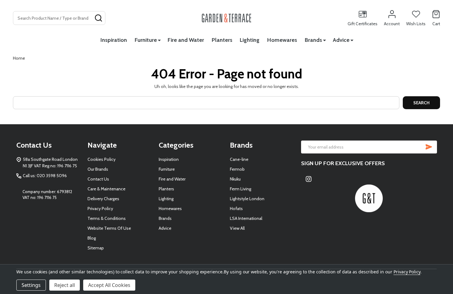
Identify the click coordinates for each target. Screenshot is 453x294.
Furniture (146, 40)
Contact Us (98, 179)
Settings (31, 285)
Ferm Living (240, 189)
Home (19, 58)
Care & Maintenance (106, 189)
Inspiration (113, 40)
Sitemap (96, 248)
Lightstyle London (247, 198)
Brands (313, 40)
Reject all (64, 285)
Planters (222, 40)
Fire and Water (186, 40)
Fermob (237, 169)
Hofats (236, 208)
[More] (159, 40)
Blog (92, 238)
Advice (341, 40)
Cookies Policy (102, 159)
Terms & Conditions (107, 218)
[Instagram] (309, 179)
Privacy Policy (100, 208)
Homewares (282, 40)
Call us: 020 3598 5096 (45, 175)
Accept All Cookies (109, 285)
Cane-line (239, 159)
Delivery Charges (103, 198)
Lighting (249, 40)
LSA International (246, 218)
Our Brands (98, 169)
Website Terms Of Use (109, 228)
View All (237, 228)
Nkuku (235, 179)
